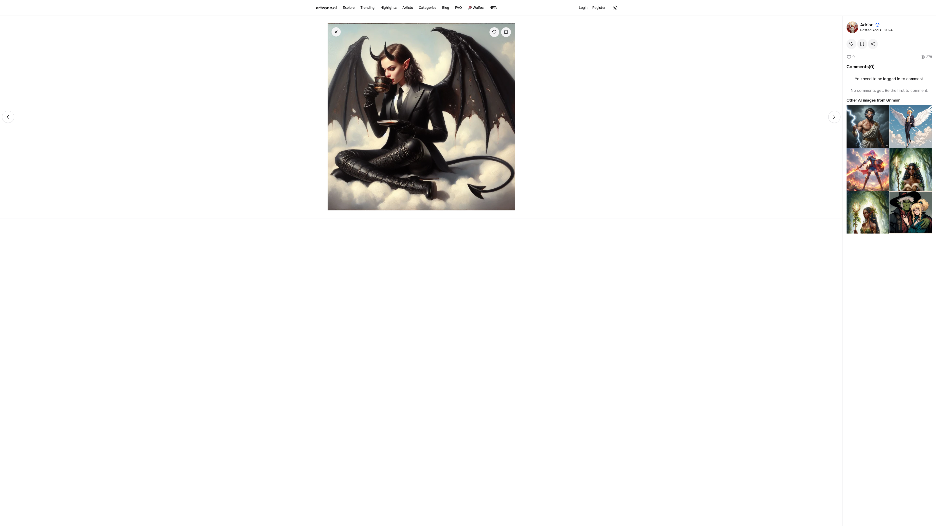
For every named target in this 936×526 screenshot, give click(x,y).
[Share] (873, 44)
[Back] (336, 32)
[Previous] (8, 117)
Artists (407, 7)
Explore (349, 7)
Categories (427, 7)
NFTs (493, 7)
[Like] (494, 32)
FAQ (458, 7)
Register (598, 7)
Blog (445, 7)
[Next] (834, 117)
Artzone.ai (326, 7)
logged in (891, 78)
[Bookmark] (506, 32)
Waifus (478, 7)
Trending (368, 7)
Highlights (388, 7)
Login (583, 7)
